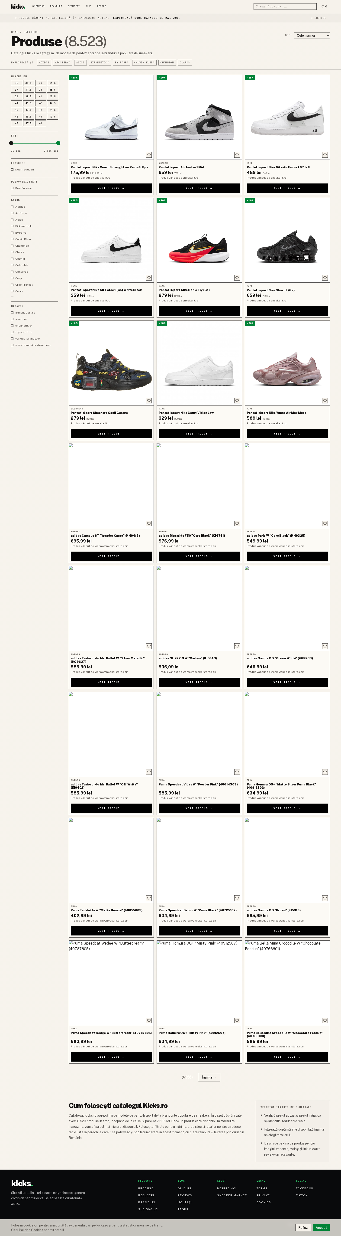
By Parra (122, 62)
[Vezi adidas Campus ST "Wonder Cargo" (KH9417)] (111, 485)
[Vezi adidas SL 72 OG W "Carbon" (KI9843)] (199, 608)
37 (16, 89)
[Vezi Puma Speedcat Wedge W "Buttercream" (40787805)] (111, 983)
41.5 (29, 103)
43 (16, 109)
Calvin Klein (144, 62)
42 (40, 103)
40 (40, 96)
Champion (167, 62)
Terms (262, 1188)
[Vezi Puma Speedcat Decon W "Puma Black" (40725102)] (199, 860)
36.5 (53, 83)
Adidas (44, 62)
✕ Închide (318, 18)
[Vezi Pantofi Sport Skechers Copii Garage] (111, 363)
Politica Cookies (31, 1230)
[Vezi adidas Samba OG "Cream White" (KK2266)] (287, 608)
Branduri (56, 6)
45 (16, 116)
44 (40, 109)
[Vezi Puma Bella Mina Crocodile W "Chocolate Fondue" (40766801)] (287, 983)
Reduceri (74, 6)
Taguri (184, 1209)
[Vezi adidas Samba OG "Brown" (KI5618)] (287, 860)
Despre (101, 6)
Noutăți (185, 1202)
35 (16, 83)
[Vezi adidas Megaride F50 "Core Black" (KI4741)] (199, 485)
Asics (80, 62)
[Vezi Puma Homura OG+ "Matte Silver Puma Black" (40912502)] (287, 734)
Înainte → (209, 1077)
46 (40, 116)
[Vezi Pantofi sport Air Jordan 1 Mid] (199, 117)
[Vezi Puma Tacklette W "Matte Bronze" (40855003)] (111, 860)
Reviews (185, 1195)
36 (40, 83)
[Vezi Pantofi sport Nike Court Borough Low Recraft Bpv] (111, 117)
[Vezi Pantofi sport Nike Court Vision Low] (199, 363)
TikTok (302, 1195)
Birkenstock (100, 62)
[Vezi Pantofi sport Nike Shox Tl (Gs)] (287, 240)
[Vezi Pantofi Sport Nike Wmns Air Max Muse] (287, 363)
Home (14, 32)
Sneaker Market (232, 1195)
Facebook (305, 1188)
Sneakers (38, 6)
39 (16, 96)
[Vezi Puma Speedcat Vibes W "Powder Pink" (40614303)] (199, 734)
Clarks (185, 62)
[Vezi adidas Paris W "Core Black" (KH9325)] (287, 485)
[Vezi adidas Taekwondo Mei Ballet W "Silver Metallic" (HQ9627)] (111, 608)
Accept (321, 1227)
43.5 (29, 109)
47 (16, 123)
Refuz (303, 1227)
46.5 (53, 116)
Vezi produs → (111, 188)
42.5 (53, 103)
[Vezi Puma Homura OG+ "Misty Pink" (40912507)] (199, 983)
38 (40, 89)
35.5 (29, 83)
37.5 (29, 89)
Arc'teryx (62, 62)
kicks (18, 6)
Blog (89, 6)
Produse (145, 1188)
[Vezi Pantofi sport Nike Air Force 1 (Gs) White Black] (111, 240)
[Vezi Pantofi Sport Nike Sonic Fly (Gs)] (199, 240)
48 (40, 123)
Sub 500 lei (148, 1209)
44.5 (53, 109)
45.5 (29, 116)
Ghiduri (184, 1188)
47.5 (29, 123)
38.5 (53, 89)
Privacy (263, 1195)
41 (16, 103)
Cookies (264, 1202)
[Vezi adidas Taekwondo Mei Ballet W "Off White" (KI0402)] (111, 734)
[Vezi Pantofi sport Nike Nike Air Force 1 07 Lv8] (287, 117)
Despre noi (226, 1188)
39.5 (29, 96)
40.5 (53, 96)
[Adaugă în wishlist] (149, 155)
